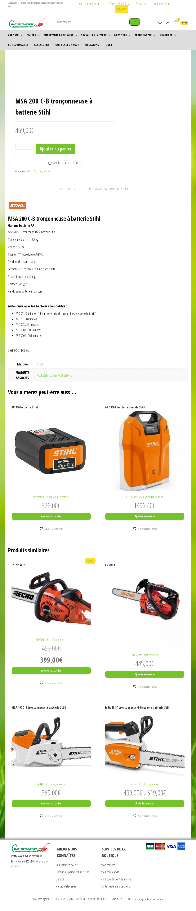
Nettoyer (120, 35)
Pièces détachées (119, 3)
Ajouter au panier (55, 149)
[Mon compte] (167, 22)
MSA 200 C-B (44, 375)
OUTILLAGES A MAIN (67, 45)
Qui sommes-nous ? (90, 3)
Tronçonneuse (44, 171)
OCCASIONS (92, 45)
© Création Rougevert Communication (145, 899)
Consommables (18, 45)
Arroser (13, 35)
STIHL (40, 364)
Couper (31, 35)
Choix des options (145, 803)
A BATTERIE (32, 171)
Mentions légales (41, 899)
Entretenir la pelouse (58, 35)
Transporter (143, 35)
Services (141, 3)
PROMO (121, 9)
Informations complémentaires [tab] (109, 189)
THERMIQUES (43, 640)
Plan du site (117, 899)
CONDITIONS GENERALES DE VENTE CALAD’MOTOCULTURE (80, 899)
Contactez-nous (161, 3)
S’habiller (165, 35)
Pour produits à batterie (58, 497)
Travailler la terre (94, 35)
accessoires (42, 45)
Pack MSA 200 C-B (62, 375)
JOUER (108, 45)
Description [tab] (67, 189)
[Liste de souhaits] (160, 22)
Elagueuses (136, 655)
